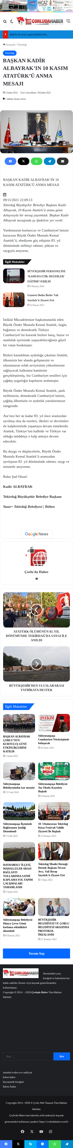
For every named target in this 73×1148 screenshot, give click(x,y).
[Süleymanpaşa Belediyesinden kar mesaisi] (19, 771)
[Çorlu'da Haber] (40, 21)
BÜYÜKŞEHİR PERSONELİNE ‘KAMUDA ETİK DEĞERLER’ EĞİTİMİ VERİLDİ (46, 276)
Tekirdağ (22, 44)
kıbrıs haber (9, 1077)
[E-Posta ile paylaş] (63, 161)
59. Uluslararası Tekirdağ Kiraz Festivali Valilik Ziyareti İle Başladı (53, 827)
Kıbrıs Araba (9, 1086)
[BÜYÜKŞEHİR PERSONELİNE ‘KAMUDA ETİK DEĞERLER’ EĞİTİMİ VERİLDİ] (14, 275)
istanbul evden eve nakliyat (17, 1072)
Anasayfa (10, 44)
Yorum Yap (36, 953)
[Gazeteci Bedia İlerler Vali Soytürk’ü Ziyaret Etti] (14, 299)
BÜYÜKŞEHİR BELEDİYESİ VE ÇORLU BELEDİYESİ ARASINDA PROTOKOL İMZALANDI (53, 927)
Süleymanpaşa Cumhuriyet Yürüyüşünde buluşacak (53, 739)
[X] (23, 161)
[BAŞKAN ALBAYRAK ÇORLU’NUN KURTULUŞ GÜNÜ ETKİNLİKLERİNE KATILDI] (19, 723)
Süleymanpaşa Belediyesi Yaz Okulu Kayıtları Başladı (52, 788)
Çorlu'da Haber (36, 572)
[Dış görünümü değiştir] (12, 22)
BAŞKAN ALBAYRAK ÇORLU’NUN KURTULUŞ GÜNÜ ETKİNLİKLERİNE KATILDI (16, 744)
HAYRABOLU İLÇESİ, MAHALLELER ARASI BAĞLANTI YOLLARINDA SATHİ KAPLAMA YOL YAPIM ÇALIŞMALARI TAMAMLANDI (18, 876)
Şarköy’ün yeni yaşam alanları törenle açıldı (33, 34)
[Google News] (36, 534)
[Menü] (68, 22)
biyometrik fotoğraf (13, 1081)
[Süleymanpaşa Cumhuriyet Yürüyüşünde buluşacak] (54, 723)
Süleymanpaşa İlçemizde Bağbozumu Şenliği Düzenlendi (17, 827)
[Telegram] (49, 161)
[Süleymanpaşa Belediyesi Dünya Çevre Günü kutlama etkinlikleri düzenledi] (19, 907)
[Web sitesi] (36, 578)
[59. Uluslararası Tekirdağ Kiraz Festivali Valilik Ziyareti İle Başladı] (54, 811)
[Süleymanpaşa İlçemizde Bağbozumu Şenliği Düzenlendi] (19, 811)
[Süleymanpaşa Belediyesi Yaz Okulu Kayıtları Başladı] (54, 771)
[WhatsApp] (36, 161)
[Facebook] (10, 161)
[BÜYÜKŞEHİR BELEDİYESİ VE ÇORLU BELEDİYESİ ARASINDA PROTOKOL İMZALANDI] (54, 907)
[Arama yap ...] (5, 22)
